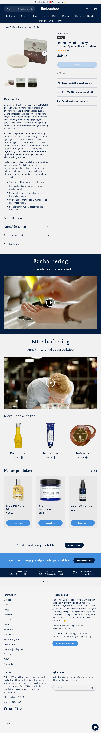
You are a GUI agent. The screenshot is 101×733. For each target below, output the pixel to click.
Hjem (6, 27)
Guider (52, 20)
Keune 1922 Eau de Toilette (15, 508)
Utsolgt (77, 64)
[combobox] (19, 9)
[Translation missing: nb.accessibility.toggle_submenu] (17, 15)
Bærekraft (8, 614)
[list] (26, 53)
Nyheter (91, 16)
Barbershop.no (14, 724)
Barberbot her (69, 599)
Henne (78, 16)
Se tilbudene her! (84, 560)
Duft (54, 16)
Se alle (94, 470)
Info (60, 20)
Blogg (6, 609)
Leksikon (8, 619)
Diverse (65, 16)
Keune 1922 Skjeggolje (81, 506)
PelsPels (8, 659)
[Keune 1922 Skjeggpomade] (50, 490)
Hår (44, 16)
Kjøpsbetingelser (12, 639)
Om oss (7, 599)
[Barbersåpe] (83, 435)
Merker (42, 20)
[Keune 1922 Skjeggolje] (83, 490)
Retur (6, 624)
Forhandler (9, 664)
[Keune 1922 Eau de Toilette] (18, 490)
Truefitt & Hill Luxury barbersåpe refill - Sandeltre (25, 27)
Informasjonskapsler (13, 649)
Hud (35, 16)
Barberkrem (50, 453)
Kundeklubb (9, 629)
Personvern (9, 644)
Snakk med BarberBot (65, 643)
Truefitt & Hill (62, 33)
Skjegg (24, 16)
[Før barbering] (18, 435)
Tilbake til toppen (50, 582)
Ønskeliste (9, 634)
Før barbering (18, 453)
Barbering (10, 16)
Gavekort (8, 654)
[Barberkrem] (50, 435)
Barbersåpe (83, 453)
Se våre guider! (74, 545)
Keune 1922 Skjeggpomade (45, 508)
